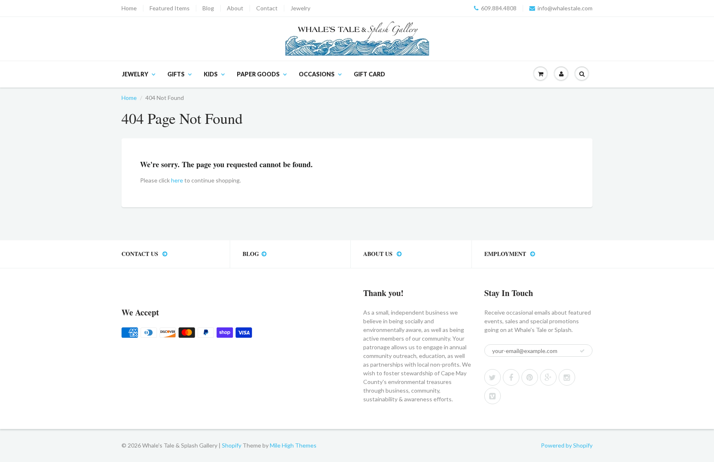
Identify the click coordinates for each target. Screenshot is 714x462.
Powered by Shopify (567, 445)
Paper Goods (258, 74)
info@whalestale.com (565, 8)
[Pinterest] (529, 377)
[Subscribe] (582, 351)
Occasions (317, 74)
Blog (208, 8)
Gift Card (369, 74)
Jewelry (300, 8)
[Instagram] (567, 377)
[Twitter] (492, 377)
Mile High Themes (293, 445)
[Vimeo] (492, 396)
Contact (267, 8)
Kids (211, 74)
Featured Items (170, 8)
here (177, 180)
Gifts (176, 74)
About (235, 8)
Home (129, 8)
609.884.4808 (498, 8)
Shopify (231, 445)
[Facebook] (511, 377)
